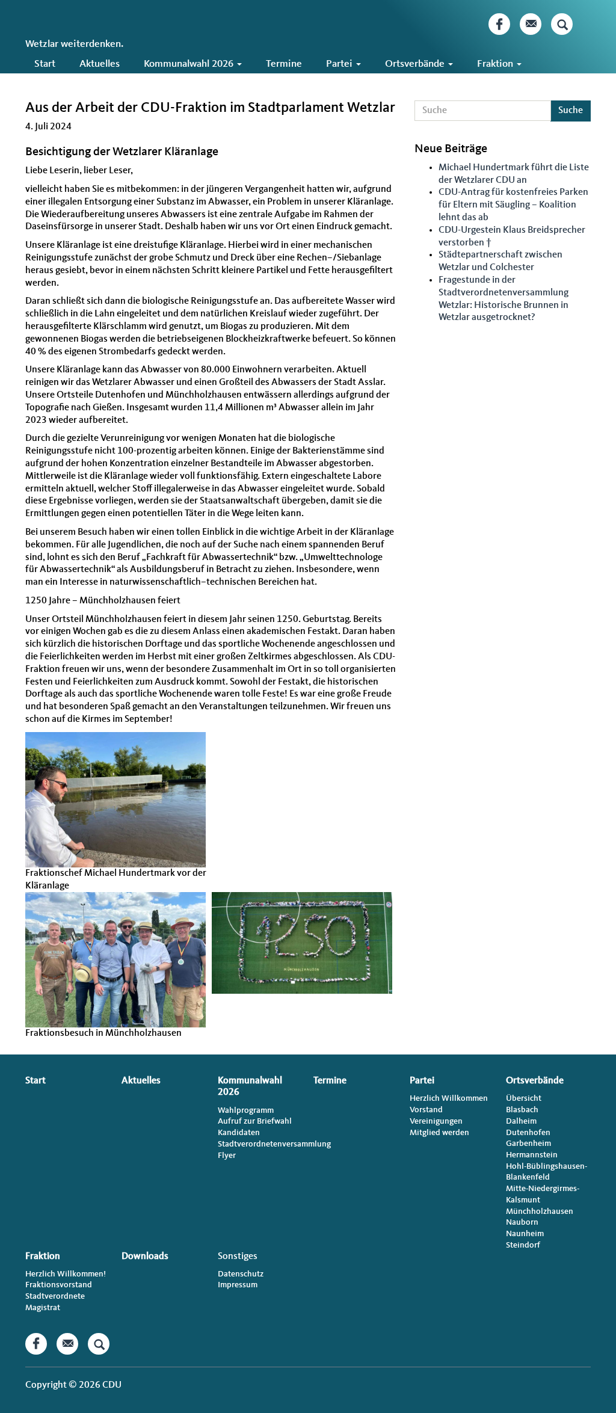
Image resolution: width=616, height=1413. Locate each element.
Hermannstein (532, 1155)
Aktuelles (99, 64)
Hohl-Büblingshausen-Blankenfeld (546, 1172)
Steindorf (523, 1245)
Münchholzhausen (539, 1211)
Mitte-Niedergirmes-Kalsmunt (542, 1194)
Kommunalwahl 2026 (190, 64)
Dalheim (521, 1121)
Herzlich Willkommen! (65, 1274)
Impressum (237, 1285)
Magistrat (42, 1308)
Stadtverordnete (55, 1296)
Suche (570, 110)
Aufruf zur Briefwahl (255, 1121)
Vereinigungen (436, 1121)
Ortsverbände (416, 64)
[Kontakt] (530, 24)
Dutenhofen (528, 1132)
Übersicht (523, 1098)
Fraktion (496, 64)
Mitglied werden (439, 1132)
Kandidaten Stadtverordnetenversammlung (260, 1138)
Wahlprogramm (246, 1110)
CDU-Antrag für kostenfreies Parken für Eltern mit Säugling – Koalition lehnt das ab (513, 205)
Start (44, 64)
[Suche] (562, 24)
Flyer (227, 1155)
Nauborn (522, 1222)
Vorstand (426, 1110)
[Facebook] (499, 24)
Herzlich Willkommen (449, 1098)
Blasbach (522, 1110)
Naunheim (525, 1234)
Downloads (58, 84)
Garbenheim (528, 1143)
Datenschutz (240, 1274)
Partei (340, 64)
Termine (284, 64)
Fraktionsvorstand (58, 1285)
